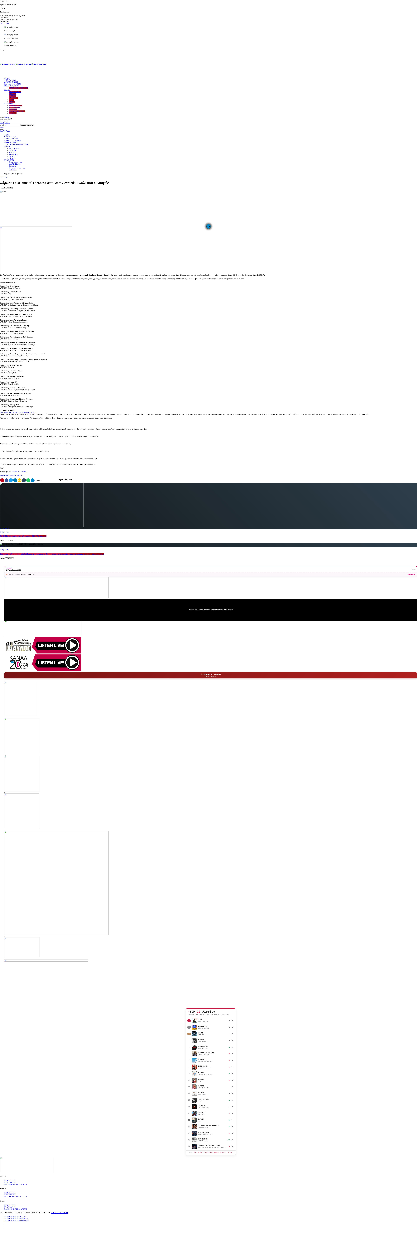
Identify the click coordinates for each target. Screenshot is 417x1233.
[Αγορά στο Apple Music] (232, 1020)
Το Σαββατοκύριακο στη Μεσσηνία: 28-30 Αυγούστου (23, 536)
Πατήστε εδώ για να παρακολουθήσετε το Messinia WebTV (210, 610)
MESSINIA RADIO (19, 472)
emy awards (4, 475)
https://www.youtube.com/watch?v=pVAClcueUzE (18, 412)
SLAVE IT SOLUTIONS (59, 1213)
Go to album (4, 23)
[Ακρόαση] (194, 1020)
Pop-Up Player (5, 123)
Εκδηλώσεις (4, 532)
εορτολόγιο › (411, 574)
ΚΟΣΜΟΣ (3, 177)
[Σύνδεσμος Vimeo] (23, 64)
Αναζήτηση (27, 125)
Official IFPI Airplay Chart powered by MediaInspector (213, 1152)
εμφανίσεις (12, 475)
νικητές (19, 475)
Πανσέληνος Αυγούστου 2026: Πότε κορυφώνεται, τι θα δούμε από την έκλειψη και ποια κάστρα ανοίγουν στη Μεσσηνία (52, 554)
